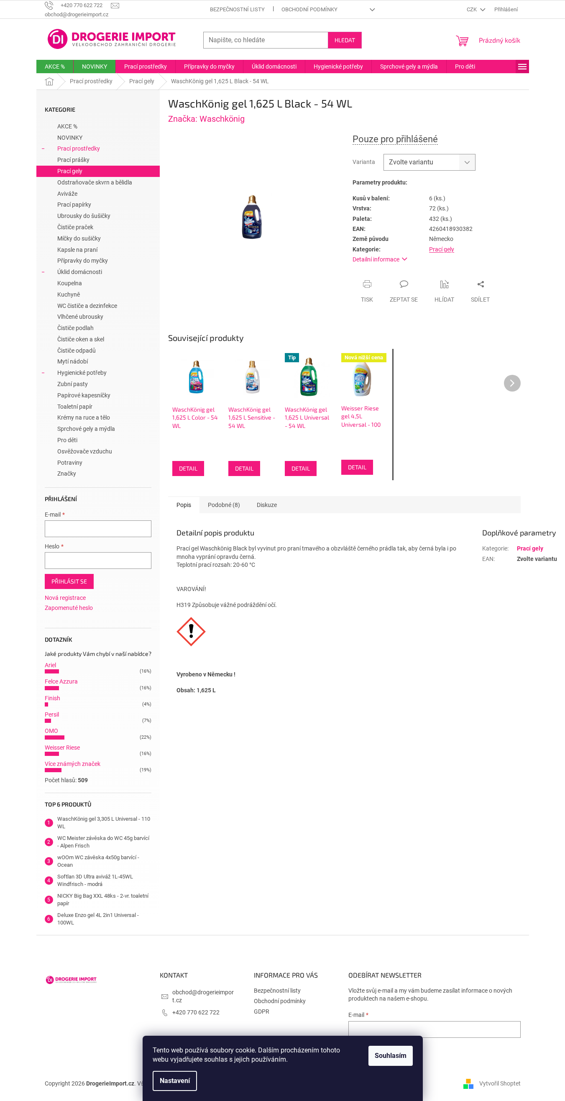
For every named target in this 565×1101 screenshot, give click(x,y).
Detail (188, 468)
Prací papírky (74, 204)
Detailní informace (376, 259)
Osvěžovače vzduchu (84, 451)
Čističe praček (75, 227)
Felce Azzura (61, 681)
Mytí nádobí (72, 361)
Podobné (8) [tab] (224, 505)
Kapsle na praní (77, 249)
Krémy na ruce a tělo (83, 417)
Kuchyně (68, 294)
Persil (52, 714)
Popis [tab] (183, 505)
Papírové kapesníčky (83, 395)
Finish (52, 698)
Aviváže (67, 193)
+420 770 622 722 (196, 1012)
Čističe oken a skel (80, 339)
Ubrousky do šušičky (83, 216)
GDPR (261, 1011)
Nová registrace (65, 597)
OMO (51, 730)
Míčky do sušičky (79, 238)
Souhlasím (390, 1056)
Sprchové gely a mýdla (86, 428)
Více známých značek (72, 763)
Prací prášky (73, 159)
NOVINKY (69, 137)
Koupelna (69, 283)
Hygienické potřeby (82, 372)
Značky (66, 473)
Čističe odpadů (76, 350)
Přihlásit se (69, 581)
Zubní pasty (72, 384)
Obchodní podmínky (309, 9)
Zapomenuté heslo (69, 607)
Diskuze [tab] (267, 505)
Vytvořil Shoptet (500, 1083)
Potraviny (69, 462)
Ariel (50, 665)
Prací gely (69, 171)
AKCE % (67, 126)
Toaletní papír (74, 406)
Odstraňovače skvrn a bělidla (94, 182)
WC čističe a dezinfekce (87, 305)
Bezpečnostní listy (237, 9)
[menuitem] (54, 66)
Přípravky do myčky (82, 260)
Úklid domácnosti (79, 272)
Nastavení (175, 1081)
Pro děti (67, 440)
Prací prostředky (78, 148)
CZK (472, 9)
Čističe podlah (75, 328)
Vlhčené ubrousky (80, 316)
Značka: (206, 119)
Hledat (345, 40)
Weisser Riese (62, 747)
